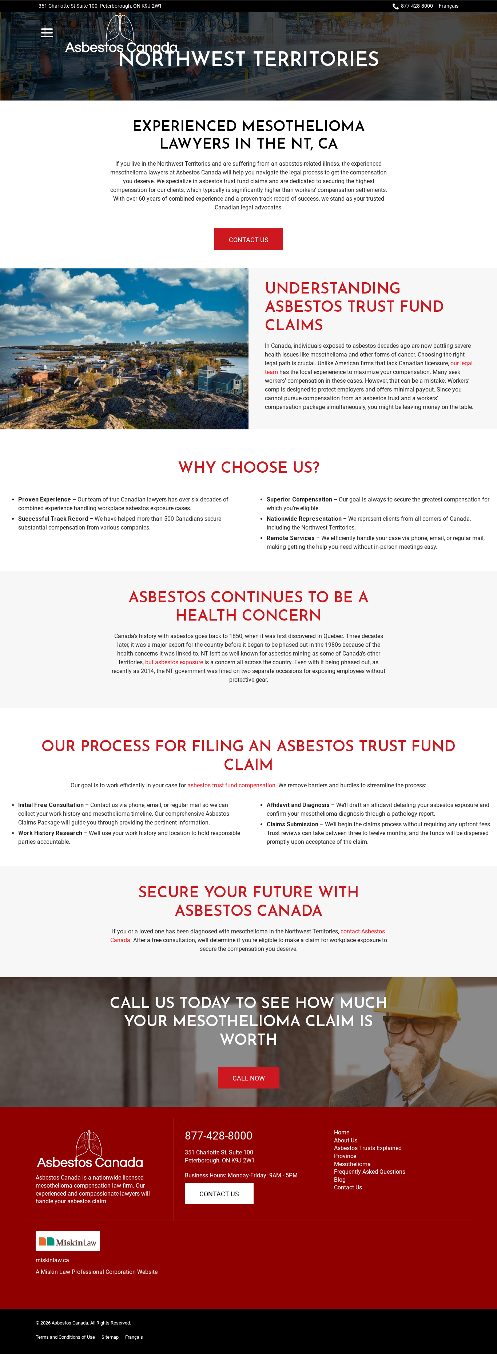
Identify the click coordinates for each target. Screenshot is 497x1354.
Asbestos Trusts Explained (368, 1148)
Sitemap (110, 1337)
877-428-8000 (417, 6)
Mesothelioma (352, 1164)
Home (341, 1132)
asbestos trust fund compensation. (232, 785)
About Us (345, 1140)
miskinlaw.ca (52, 1260)
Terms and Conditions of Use (65, 1337)
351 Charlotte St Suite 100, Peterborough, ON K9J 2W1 (100, 6)
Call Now (248, 1078)
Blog (340, 1179)
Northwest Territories (248, 61)
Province (345, 1156)
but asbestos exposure (174, 662)
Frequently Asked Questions (369, 1171)
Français (448, 6)
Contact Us (249, 240)
